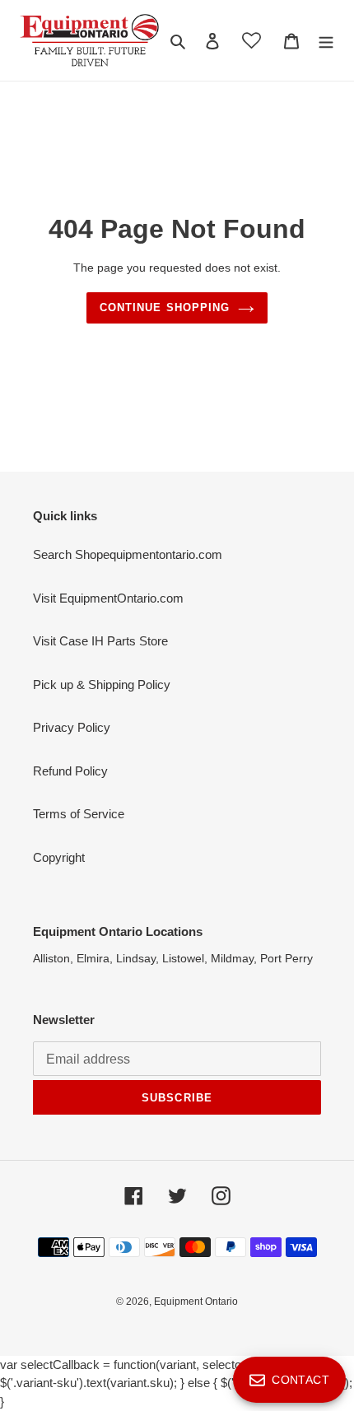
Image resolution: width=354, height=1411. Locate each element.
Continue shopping (165, 307)
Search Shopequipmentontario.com (127, 554)
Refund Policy (70, 771)
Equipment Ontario (196, 1301)
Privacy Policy (71, 727)
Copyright (59, 857)
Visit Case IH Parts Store (100, 641)
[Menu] (326, 40)
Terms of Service (78, 814)
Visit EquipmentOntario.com (108, 598)
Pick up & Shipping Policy (101, 685)
